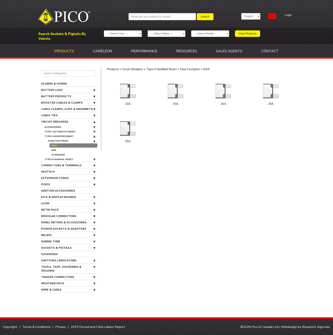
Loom (45, 203)
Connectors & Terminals (61, 165)
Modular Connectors (58, 216)
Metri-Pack (50, 210)
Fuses (45, 184)
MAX (54, 145)
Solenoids (49, 254)
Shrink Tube (50, 241)
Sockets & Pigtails (56, 248)
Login (288, 15)
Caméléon (102, 51)
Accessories (53, 127)
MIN (53, 150)
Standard (58, 154)
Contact (269, 51)
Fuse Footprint (58, 140)
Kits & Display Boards (58, 197)
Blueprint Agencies (316, 327)
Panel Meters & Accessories (64, 222)
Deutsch (48, 172)
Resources (186, 51)
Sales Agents (229, 51)
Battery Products (56, 96)
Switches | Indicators (59, 260)
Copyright (10, 327)
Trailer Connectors (57, 277)
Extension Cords (55, 178)
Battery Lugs (52, 90)
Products (64, 51)
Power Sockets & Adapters (63, 229)
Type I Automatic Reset (60, 131)
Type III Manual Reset (59, 159)
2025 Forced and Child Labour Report (98, 327)
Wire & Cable (51, 290)
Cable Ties (49, 115)
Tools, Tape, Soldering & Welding (61, 269)
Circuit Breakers (54, 122)
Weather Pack (52, 283)
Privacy (60, 327)
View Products (247, 33)
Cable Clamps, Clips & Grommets (67, 109)
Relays (46, 235)
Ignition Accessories (58, 191)
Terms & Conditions (36, 327)
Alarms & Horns (54, 84)
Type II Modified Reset (59, 136)
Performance (144, 51)
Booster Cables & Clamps (62, 103)
